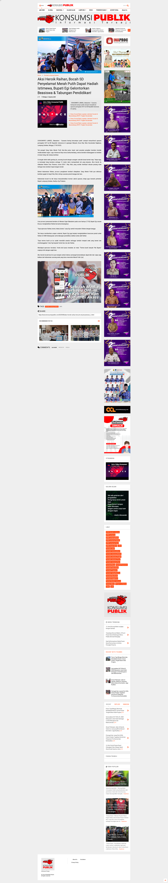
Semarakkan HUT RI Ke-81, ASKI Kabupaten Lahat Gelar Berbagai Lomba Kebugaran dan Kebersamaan (121, 28)
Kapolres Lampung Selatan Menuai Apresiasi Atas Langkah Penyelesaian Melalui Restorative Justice (84, 335)
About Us (124, 10)
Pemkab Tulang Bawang (113, 573)
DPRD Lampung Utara (112, 543)
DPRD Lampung (110, 535)
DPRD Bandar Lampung (112, 532)
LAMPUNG (82, 10)
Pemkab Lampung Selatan (51, 75)
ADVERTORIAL (114, 10)
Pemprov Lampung (121, 584)
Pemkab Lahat (110, 548)
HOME (43, 10)
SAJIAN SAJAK (71, 10)
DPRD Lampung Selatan (113, 540)
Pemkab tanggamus (112, 578)
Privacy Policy (74, 862)
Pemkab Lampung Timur (113, 559)
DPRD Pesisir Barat (111, 545)
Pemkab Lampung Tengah (113, 556)
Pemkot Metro (110, 584)
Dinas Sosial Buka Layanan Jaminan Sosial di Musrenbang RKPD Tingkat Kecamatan (83, 115)
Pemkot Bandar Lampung (113, 581)
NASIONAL (59, 10)
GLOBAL (50, 10)
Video (107, 586)
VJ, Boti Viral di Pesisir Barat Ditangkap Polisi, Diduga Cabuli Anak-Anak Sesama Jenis (52, 29)
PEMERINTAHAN (101, 10)
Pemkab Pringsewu (111, 570)
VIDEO (91, 10)
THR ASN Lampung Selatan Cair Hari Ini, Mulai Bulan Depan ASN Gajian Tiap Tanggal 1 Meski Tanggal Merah (54, 335)
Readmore (126, 793)
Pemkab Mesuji (110, 564)
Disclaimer (83, 859)
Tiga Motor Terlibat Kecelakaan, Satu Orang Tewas (117, 837)
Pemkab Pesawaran (121, 564)
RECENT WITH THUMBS (114, 652)
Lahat (119, 545)
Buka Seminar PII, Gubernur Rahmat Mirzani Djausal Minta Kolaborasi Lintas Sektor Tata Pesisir (75, 29)
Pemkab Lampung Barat (113, 551)
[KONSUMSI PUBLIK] (60, 6)
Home (39, 75)
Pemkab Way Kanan (111, 575)
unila (112, 586)
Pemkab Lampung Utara (113, 562)
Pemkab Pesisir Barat (112, 567)
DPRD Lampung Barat (112, 537)
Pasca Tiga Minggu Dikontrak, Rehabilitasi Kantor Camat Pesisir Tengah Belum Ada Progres (97, 28)
